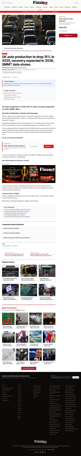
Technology (38, 7)
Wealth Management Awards (70, 406)
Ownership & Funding (69, 414)
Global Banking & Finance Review (18, 67)
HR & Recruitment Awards (70, 400)
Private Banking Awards (69, 426)
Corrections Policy (68, 416)
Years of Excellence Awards (70, 410)
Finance (26, 7)
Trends (40, 9)
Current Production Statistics (10, 95)
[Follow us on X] (45, 452)
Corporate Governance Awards (55, 405)
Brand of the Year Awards (54, 388)
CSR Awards (51, 401)
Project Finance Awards (69, 394)
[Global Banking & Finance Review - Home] (40, 3)
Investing (45, 7)
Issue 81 (19, 394)
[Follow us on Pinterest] (35, 452)
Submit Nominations (37, 392)
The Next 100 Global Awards (70, 404)
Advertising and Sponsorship (7, 388)
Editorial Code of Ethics (69, 418)
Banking (32, 7)
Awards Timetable (37, 388)
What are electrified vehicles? (12, 233)
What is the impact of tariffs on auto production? (17, 237)
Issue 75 (19, 406)
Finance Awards (52, 434)
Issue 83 (19, 390)
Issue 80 (19, 396)
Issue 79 (19, 398)
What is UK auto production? (11, 228)
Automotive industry (6, 77)
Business (20, 7)
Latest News (4, 394)
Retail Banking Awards (69, 430)
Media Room (36, 396)
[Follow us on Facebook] (40, 452)
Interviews (14, 7)
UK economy (14, 77)
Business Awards (52, 390)
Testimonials (36, 394)
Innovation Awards (53, 422)
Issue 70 (19, 416)
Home (3, 50)
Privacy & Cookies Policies (7, 396)
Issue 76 (19, 404)
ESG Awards (51, 418)
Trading (51, 7)
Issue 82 (19, 392)
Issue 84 (19, 388)
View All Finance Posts (29, 368)
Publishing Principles (69, 412)
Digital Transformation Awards (55, 409)
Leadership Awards (69, 388)
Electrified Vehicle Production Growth (12, 97)
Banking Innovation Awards (54, 430)
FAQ (34, 398)
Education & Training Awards (55, 413)
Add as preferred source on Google (13, 72)
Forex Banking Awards (53, 420)
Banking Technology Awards (54, 395)
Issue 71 (19, 414)
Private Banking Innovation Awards (72, 428)
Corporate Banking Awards (54, 407)
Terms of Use (4, 398)
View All (19, 418)
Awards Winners (37, 390)
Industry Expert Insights (9, 99)
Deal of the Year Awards (54, 403)
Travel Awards (68, 408)
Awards (61, 7)
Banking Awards (52, 428)
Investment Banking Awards (54, 426)
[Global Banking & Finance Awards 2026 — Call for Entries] (28, 174)
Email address (53, 375)
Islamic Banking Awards (69, 390)
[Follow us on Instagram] (38, 452)
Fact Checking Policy (69, 422)
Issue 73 (19, 410)
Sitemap (49, 449)
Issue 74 (19, 408)
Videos (56, 7)
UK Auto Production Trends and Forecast (12, 93)
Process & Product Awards (70, 396)
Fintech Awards (52, 411)
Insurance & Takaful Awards (54, 424)
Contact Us (4, 392)
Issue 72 (19, 412)
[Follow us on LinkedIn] (43, 452)
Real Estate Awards (69, 392)
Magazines (67, 7)
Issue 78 (19, 400)
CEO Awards (51, 397)
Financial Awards (68, 424)
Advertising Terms (5, 400)
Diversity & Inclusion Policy (70, 420)
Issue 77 (19, 402)
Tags (53, 449)
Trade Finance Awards (69, 402)
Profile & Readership (6, 390)
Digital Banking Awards (53, 432)
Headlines (74, 7)
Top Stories (7, 7)
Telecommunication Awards (70, 398)
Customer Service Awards (54, 399)
